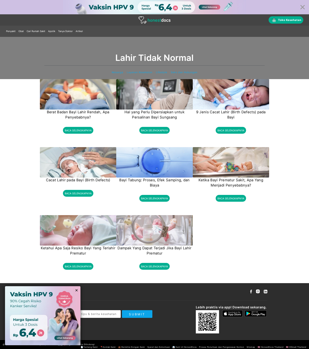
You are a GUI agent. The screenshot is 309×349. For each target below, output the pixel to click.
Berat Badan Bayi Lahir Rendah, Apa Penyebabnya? (78, 114)
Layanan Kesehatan (139, 72)
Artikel (79, 31)
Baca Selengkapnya (78, 130)
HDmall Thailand (297, 347)
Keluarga (117, 72)
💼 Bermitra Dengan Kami (131, 347)
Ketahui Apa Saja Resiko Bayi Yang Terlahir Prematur (78, 250)
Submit (137, 314)
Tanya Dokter (65, 31)
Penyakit (11, 31)
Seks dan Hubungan (184, 72)
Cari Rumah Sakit (36, 31)
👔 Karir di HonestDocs (184, 347)
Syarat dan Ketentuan (158, 347)
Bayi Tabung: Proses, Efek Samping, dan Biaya (154, 182)
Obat (21, 31)
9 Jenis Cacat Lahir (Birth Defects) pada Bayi (231, 114)
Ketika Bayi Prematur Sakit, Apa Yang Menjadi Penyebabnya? (230, 182)
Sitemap (251, 347)
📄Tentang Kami (89, 347)
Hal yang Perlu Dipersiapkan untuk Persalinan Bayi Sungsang (154, 114)
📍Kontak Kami (108, 347)
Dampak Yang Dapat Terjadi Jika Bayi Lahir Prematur (154, 250)
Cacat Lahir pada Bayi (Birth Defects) (78, 180)
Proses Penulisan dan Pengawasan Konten (221, 347)
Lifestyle (161, 72)
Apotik (51, 31)
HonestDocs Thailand (272, 347)
